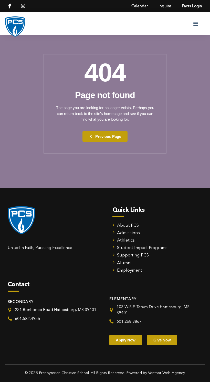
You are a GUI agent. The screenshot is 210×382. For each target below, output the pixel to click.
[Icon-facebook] (10, 6)
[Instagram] (23, 6)
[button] (196, 23)
